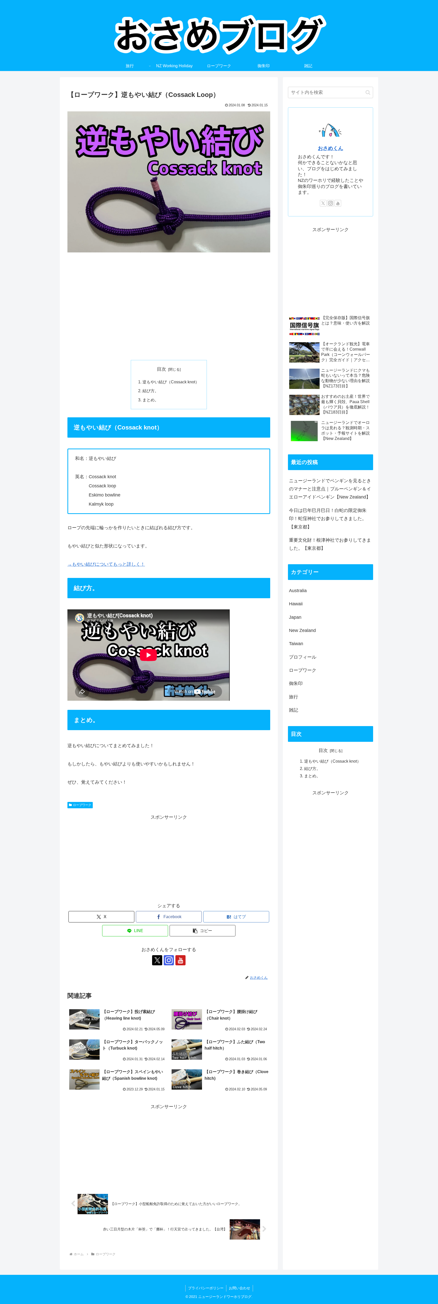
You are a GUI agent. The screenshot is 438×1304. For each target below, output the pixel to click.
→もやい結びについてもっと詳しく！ (106, 564)
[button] (202, 930)
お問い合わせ (239, 1288)
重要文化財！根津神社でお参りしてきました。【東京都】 (330, 544)
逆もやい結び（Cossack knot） (170, 382)
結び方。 (150, 390)
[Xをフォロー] (157, 960)
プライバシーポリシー (206, 1288)
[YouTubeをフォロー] (180, 960)
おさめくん (330, 148)
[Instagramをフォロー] (169, 960)
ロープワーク (82, 805)
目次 (161, 369)
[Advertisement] (168, 306)
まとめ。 (150, 400)
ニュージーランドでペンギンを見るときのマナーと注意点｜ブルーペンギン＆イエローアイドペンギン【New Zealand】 (330, 489)
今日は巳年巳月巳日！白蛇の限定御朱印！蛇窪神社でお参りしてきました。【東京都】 (328, 518)
